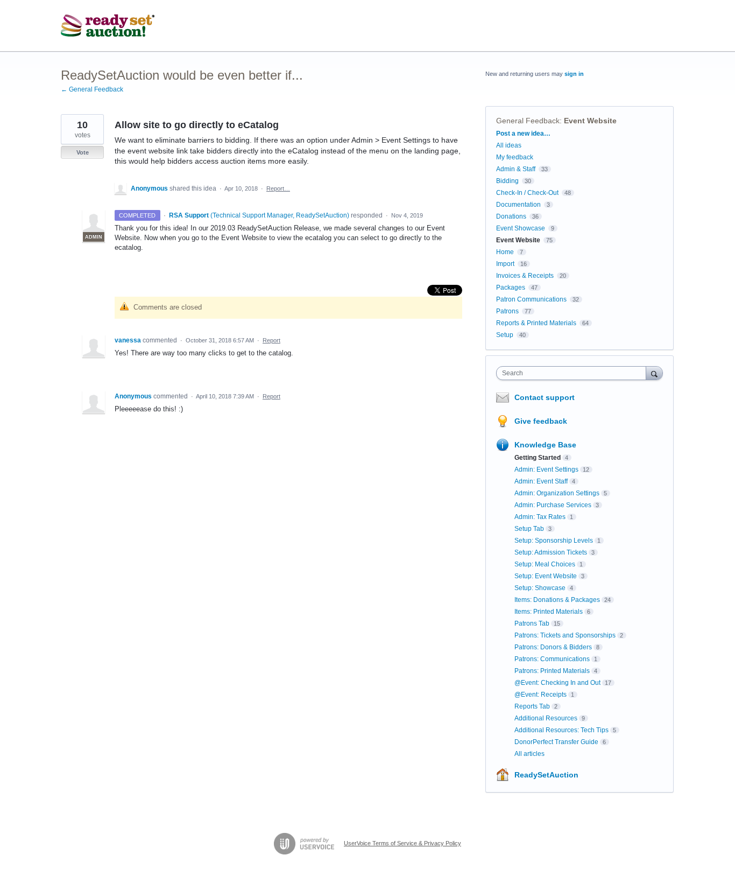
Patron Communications (531, 299)
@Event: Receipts (540, 694)
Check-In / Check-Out (527, 193)
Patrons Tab (531, 623)
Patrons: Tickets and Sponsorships (565, 635)
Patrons (507, 311)
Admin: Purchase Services (552, 505)
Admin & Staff (515, 169)
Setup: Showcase (540, 588)
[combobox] (573, 373)
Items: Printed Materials (548, 611)
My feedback (514, 157)
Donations (511, 216)
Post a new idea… (523, 133)
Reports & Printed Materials (536, 323)
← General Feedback (92, 89)
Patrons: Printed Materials (552, 671)
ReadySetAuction (546, 774)
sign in (574, 74)
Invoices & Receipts (525, 275)
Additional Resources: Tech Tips (561, 730)
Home (505, 252)
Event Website (590, 120)
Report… (278, 188)
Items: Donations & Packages (557, 600)
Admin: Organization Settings (556, 493)
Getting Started (537, 457)
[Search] (654, 373)
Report (271, 340)
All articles (529, 754)
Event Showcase (520, 228)
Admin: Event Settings (546, 469)
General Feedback (528, 120)
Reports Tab (532, 706)
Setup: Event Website (545, 576)
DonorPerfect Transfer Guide (556, 742)
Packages (510, 287)
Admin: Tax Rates (540, 517)
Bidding (507, 181)
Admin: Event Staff (541, 481)
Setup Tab (529, 528)
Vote (82, 152)
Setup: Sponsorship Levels (553, 540)
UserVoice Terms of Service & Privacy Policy (402, 843)
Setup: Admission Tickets (550, 552)
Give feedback (540, 421)
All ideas (508, 145)
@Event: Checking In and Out (557, 682)
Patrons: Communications (552, 659)
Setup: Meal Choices (544, 564)
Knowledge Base (545, 444)
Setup (504, 335)
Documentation (518, 204)
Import (505, 264)
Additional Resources (545, 718)
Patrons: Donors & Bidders (553, 647)
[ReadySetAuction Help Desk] (108, 25)
